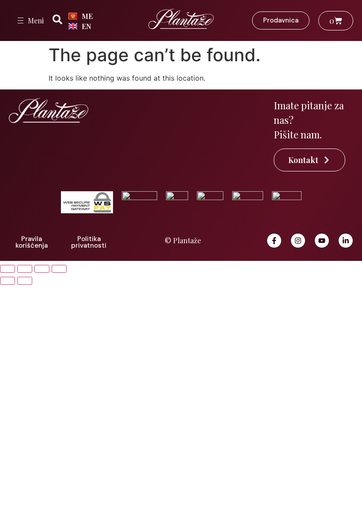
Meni (36, 20)
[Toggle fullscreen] (24, 269)
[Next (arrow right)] (24, 281)
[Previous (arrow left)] (7, 281)
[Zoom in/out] (7, 269)
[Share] (41, 269)
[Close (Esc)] (59, 269)
